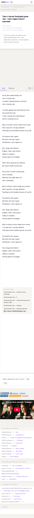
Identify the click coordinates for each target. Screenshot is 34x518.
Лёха (17, 432)
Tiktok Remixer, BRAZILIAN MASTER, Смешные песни (17, 488)
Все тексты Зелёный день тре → (15, 311)
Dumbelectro (5, 496)
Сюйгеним (20, 440)
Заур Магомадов (7, 454)
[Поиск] (31, 2)
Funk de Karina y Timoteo (22, 468)
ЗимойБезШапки (6, 432)
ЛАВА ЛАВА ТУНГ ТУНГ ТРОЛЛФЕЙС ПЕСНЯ (16, 491)
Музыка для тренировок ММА (10, 501)
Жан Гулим (19, 451)
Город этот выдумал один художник (21, 437)
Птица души (19, 443)
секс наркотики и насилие (9, 9)
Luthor (3, 479)
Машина (14, 445)
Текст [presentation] (3, 88)
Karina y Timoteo (6, 468)
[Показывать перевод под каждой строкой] (30, 88)
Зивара (4, 456)
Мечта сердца (20, 448)
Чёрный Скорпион (7, 476)
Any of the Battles (17, 465)
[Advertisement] (17, 67)
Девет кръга (18, 499)
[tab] (3, 88)
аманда (19, 305)
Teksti (5, 2)
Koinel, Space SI (6, 493)
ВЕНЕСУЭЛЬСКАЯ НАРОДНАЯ (10, 473)
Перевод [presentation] (11, 88)
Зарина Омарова (7, 451)
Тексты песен (5, 7)
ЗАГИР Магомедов (7, 440)
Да (28, 379)
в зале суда (19, 454)
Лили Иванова (6, 499)
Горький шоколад (20, 493)
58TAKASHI (5, 465)
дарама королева (22, 308)
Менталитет (12, 479)
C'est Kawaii (16, 496)
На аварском (19, 435)
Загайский (5, 445)
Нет (5, 383)
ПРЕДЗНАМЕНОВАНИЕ (8, 471)
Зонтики (4, 437)
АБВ (11, 2)
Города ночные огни (22, 476)
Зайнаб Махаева (7, 435)
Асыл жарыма (14, 456)
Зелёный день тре (19, 7)
